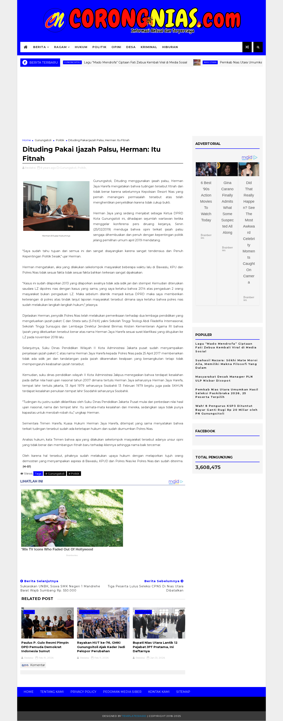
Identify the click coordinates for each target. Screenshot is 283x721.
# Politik (74, 473)
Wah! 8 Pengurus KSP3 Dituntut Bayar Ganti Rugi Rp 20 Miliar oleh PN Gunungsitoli (226, 409)
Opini (116, 47)
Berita (39, 47)
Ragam (60, 47)
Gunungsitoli (43, 140)
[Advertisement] (141, 103)
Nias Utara (198, 62)
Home (26, 140)
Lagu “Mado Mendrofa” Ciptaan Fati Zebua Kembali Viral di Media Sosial (123, 62)
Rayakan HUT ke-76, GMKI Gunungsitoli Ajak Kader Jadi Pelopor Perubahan (101, 647)
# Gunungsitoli (54, 473)
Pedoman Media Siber (122, 692)
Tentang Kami (52, 692)
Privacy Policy (83, 692)
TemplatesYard (134, 715)
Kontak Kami (159, 692)
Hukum (81, 47)
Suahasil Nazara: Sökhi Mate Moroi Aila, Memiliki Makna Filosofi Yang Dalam (226, 364)
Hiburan (170, 47)
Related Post (37, 598)
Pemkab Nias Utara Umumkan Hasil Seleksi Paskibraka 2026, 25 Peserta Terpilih (226, 393)
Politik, (82, 167)
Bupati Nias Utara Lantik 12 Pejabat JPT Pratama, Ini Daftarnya (155, 647)
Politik (99, 47)
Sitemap (183, 692)
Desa (131, 47)
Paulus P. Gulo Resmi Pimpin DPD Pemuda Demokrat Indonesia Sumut (45, 647)
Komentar (37, 665)
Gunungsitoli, (68, 167)
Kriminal (149, 47)
